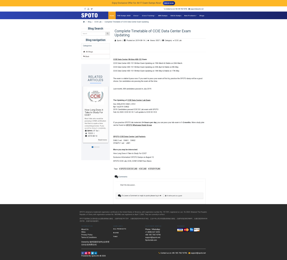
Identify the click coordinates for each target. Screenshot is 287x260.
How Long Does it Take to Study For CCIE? (94, 112)
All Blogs (89, 52)
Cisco (135, 15)
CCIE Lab (178, 40)
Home (112, 15)
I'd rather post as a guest (174, 196)
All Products (119, 229)
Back (87, 56)
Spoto (89, 131)
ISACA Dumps (175, 15)
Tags (115, 236)
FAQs (83, 232)
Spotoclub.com (151, 240)
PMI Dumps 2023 (123, 15)
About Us (84, 229)
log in (157, 196)
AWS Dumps (163, 15)
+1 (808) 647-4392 (152, 232)
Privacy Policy (86, 235)
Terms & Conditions (89, 237)
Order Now (169, 3)
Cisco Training (148, 15)
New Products (190, 15)
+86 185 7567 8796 (153, 235)
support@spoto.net (152, 237)
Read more (102, 140)
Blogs (202, 15)
